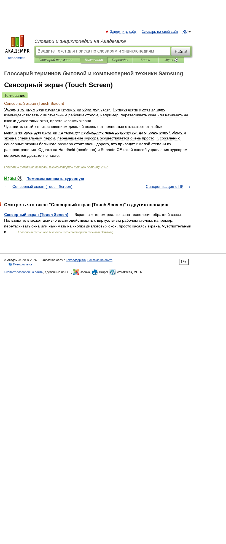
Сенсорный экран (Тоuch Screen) (42, 186)
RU (184, 32)
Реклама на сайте (99, 260)
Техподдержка (76, 260)
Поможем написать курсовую (55, 178)
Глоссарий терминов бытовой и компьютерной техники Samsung (57, 60)
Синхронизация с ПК (164, 186)
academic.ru (17, 58)
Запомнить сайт (123, 32)
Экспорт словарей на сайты (23, 272)
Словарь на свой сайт (160, 32)
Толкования (93, 60)
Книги (145, 60)
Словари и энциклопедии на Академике (80, 41)
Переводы (120, 60)
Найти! (181, 51)
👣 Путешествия (20, 264)
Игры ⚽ (171, 60)
